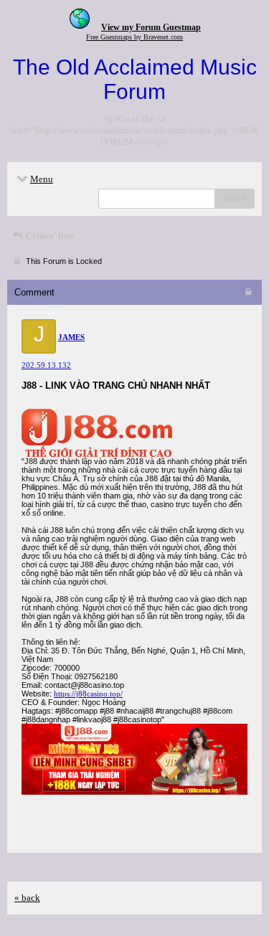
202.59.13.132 (46, 365)
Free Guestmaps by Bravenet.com (134, 37)
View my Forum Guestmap (151, 27)
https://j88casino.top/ (88, 693)
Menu (41, 179)
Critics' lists (49, 235)
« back (27, 897)
